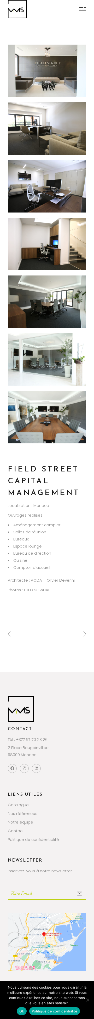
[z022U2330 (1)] (47, 417)
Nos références (22, 813)
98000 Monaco (22, 754)
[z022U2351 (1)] (47, 359)
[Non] (87, 999)
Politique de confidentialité (33, 839)
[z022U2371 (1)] (47, 71)
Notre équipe (20, 822)
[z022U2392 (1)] (47, 186)
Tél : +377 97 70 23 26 (28, 739)
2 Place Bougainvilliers (29, 747)
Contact (16, 831)
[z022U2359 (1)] (47, 301)
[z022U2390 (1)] (47, 128)
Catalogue (18, 805)
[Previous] (9, 633)
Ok (21, 1011)
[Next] (84, 633)
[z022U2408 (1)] (47, 244)
